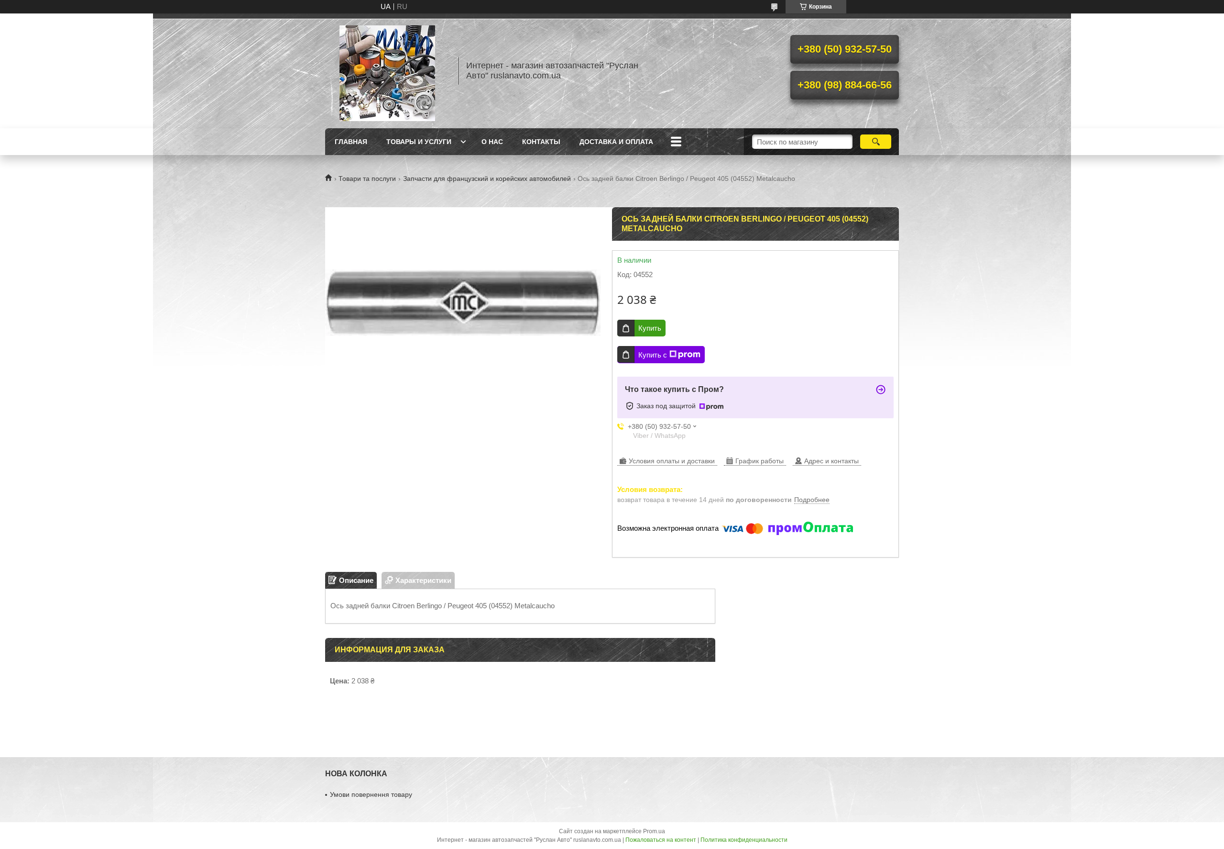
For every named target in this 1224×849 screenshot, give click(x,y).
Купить (649, 328)
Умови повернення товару (371, 794)
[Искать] (875, 141)
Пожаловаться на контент (660, 840)
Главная (351, 141)
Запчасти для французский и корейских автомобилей (487, 178)
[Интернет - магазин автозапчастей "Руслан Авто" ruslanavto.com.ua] (387, 71)
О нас (492, 141)
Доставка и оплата (616, 141)
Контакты (541, 141)
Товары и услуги (418, 141)
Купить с (652, 355)
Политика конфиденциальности (743, 840)
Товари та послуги (367, 178)
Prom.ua (654, 831)
